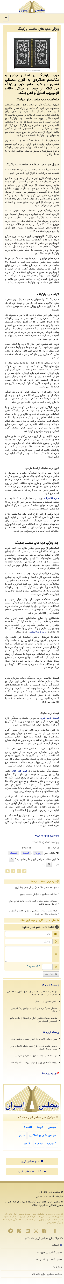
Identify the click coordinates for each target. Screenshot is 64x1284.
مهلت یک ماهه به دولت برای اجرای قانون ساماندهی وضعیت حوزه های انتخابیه (32, 993)
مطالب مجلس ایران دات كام (47, 1274)
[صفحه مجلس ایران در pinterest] (19, 1232)
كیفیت (13, 853)
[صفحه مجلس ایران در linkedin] (27, 1232)
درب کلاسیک (51, 498)
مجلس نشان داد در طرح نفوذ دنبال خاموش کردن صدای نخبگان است (33, 1047)
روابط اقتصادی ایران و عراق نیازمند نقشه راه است (33, 1062)
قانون (27, 1143)
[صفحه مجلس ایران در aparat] (53, 1232)
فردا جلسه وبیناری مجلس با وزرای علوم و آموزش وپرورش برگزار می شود (33, 912)
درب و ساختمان (38, 632)
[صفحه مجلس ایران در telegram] (10, 1232)
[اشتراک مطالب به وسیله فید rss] (7, 871)
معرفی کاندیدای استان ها (49, 1259)
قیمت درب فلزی (49, 718)
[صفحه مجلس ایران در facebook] (44, 1232)
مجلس (52, 1127)
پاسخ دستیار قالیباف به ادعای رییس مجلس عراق (34, 1039)
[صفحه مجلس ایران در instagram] (36, 1232)
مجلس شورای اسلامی (42, 1135)
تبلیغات (56, 1245)
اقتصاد (28, 1127)
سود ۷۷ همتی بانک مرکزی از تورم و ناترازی (36, 887)
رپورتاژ (37, 853)
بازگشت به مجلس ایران (31, 1172)
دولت (40, 1127)
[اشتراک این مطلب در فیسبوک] (18, 871)
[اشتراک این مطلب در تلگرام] (24, 871)
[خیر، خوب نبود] (49, 864)
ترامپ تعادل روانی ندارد (45, 1001)
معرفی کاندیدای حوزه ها (49, 1252)
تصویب (51, 1143)
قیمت (26, 853)
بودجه (38, 1143)
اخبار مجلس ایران (31, 1161)
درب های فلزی (19, 771)
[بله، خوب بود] (11, 859)
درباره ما (57, 1267)
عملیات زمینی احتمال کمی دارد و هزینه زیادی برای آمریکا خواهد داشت (33, 902)
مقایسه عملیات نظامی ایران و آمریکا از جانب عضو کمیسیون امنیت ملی (33, 1020)
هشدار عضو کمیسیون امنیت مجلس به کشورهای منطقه (34, 1010)
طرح (22, 1135)
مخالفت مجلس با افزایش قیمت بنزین (38, 894)
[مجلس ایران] (32, 7)
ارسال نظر (50, 974)
